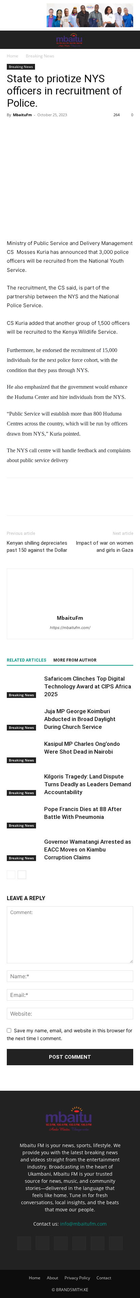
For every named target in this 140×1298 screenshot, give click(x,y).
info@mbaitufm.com (83, 1224)
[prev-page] (11, 875)
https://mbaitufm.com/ (70, 627)
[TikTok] (61, 1243)
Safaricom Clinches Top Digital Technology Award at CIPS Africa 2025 (87, 686)
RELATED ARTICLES (26, 660)
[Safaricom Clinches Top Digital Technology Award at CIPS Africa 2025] (24, 686)
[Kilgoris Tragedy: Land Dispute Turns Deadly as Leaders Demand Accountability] (24, 784)
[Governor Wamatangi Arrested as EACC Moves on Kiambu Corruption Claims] (24, 849)
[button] (11, 40)
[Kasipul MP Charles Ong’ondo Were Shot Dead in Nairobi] (24, 752)
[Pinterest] (45, 130)
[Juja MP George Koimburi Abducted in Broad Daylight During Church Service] (24, 719)
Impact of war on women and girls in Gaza (104, 546)
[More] (76, 130)
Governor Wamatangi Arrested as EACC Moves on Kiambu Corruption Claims (87, 849)
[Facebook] (13, 130)
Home (12, 56)
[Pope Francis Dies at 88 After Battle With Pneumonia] (24, 817)
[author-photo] (70, 608)
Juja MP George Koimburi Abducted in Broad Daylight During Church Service (80, 719)
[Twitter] (29, 130)
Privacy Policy (77, 1278)
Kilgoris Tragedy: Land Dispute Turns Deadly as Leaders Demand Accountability (87, 784)
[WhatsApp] (60, 130)
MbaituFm (22, 114)
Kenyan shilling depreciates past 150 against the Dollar (37, 546)
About (52, 1278)
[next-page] (22, 875)
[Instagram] (42, 1243)
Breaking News (40, 56)
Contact (104, 1278)
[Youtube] (116, 1243)
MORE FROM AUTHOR (75, 660)
